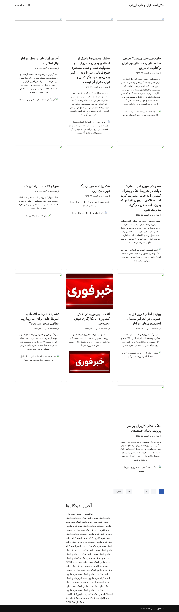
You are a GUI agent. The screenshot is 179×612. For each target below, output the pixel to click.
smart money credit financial (89, 582)
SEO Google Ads (75, 602)
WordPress (145, 609)
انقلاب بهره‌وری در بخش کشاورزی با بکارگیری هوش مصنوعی (92, 318)
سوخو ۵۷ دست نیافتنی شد (41, 186)
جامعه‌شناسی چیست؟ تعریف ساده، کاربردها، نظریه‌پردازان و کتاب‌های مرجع (141, 63)
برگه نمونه (19, 5)
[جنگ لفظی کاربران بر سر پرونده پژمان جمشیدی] (140, 403)
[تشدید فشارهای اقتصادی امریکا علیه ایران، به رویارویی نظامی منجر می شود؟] (38, 291)
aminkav (155, 73)
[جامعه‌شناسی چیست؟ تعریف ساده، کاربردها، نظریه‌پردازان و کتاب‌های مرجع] (140, 35)
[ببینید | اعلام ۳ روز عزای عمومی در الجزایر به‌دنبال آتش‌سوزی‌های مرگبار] (140, 291)
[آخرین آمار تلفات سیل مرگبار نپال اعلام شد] (38, 35)
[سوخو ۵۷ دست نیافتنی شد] (38, 163)
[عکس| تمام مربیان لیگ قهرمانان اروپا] (89, 163)
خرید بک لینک (92, 530)
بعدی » (118, 491)
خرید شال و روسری (75, 530)
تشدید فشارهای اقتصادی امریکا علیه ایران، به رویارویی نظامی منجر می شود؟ (39, 318)
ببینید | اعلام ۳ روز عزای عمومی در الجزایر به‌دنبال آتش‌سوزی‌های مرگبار (144, 318)
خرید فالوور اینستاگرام (88, 534)
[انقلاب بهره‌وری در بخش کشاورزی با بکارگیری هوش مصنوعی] (89, 291)
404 (28, 5)
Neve (161, 609)
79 (129, 491)
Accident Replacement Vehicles (82, 598)
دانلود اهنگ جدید (102, 518)
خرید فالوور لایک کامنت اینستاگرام (88, 538)
